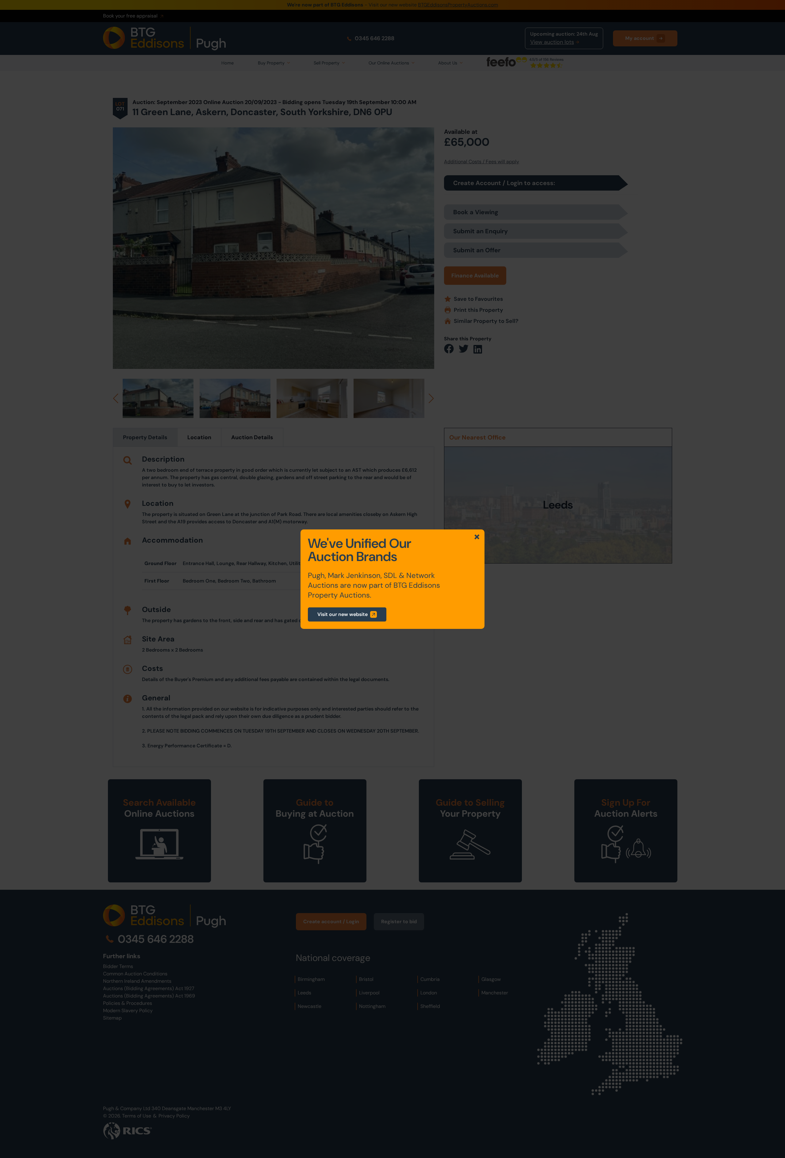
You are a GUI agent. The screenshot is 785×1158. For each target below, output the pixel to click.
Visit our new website (342, 614)
